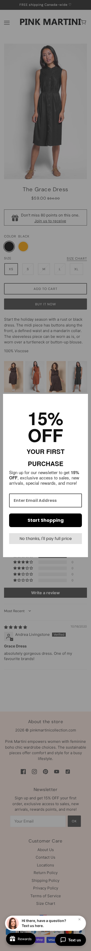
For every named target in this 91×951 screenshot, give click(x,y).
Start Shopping (46, 520)
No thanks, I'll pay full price (45, 538)
